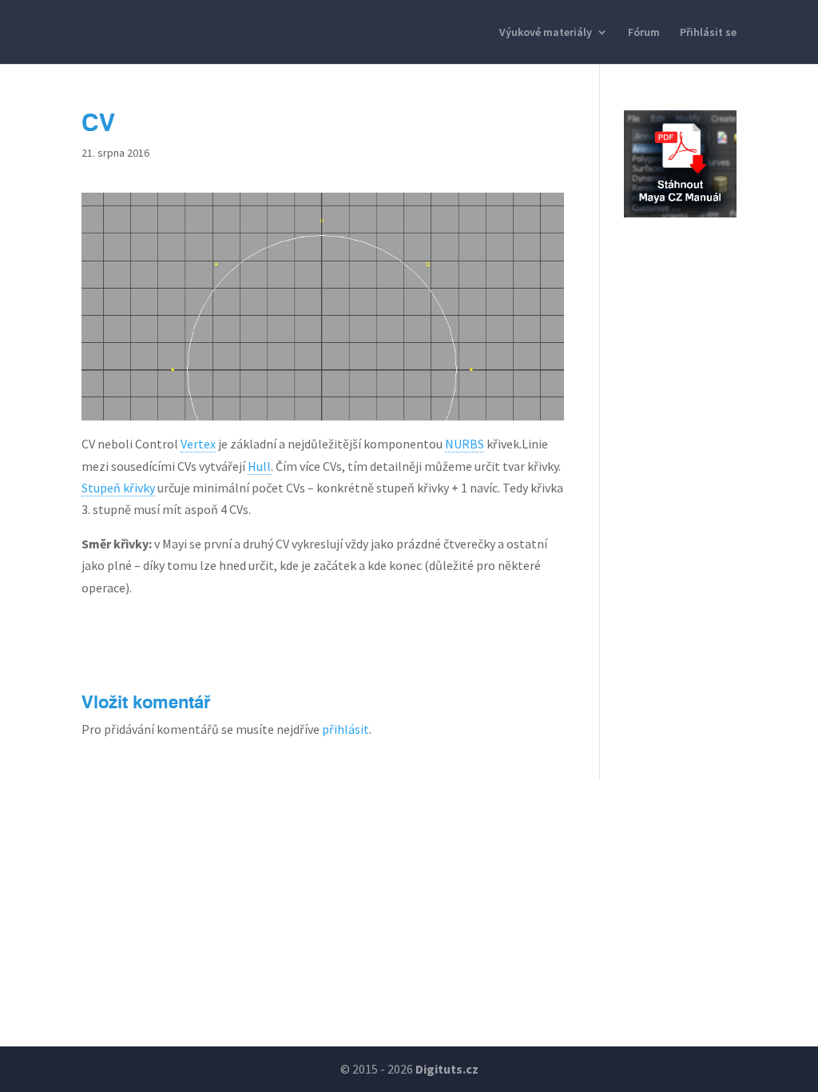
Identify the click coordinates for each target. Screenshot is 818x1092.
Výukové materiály (545, 32)
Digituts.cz (446, 1069)
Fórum (644, 32)
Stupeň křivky (118, 488)
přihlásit (345, 729)
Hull (259, 466)
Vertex (198, 444)
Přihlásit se (708, 32)
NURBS (464, 444)
